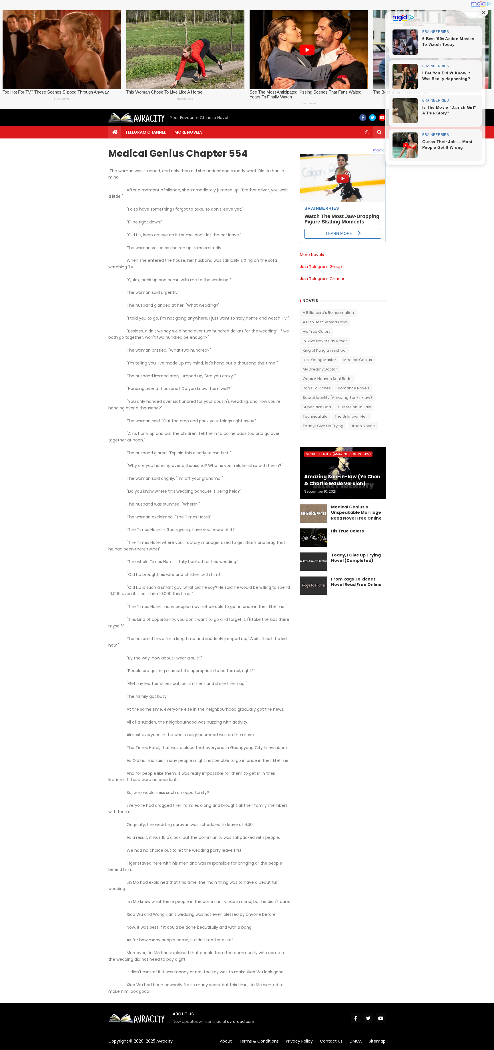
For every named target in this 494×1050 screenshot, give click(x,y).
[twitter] (372, 117)
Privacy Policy (299, 1041)
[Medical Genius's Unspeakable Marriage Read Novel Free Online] (313, 513)
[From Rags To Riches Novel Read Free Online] (313, 585)
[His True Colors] (313, 537)
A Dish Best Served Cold (325, 322)
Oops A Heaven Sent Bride (327, 378)
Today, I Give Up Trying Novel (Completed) (356, 558)
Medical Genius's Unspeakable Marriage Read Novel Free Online (356, 512)
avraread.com (240, 1021)
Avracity (164, 1041)
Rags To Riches (317, 388)
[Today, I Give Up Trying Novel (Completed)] (313, 561)
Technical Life (315, 416)
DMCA (356, 1041)
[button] (366, 132)
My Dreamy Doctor (320, 369)
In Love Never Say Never (325, 341)
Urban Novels (362, 426)
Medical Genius (357, 359)
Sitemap (377, 1041)
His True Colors (316, 331)
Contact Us (331, 1041)
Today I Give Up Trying (323, 426)
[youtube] (382, 117)
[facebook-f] (362, 117)
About (226, 1041)
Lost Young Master (319, 359)
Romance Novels (354, 388)
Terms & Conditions (259, 1041)
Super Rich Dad (317, 407)
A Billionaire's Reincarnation (328, 312)
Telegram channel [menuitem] (145, 132)
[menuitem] (114, 132)
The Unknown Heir (351, 416)
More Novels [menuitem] (188, 132)
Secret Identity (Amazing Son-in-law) (337, 397)
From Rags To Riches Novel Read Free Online (356, 582)
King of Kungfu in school (324, 350)
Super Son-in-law (354, 407)
